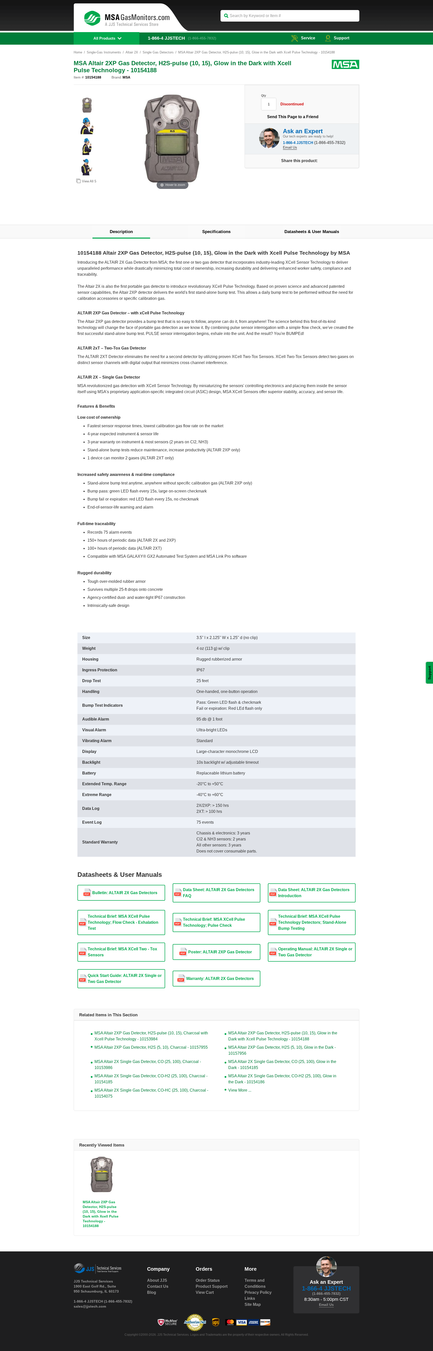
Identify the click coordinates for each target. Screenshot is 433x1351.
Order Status (208, 1280)
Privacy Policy (258, 1292)
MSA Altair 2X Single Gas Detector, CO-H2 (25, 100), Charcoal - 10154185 (150, 1079)
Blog (151, 1292)
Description (121, 231)
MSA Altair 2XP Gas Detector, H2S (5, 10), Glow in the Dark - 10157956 (282, 1050)
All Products (104, 38)
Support (341, 38)
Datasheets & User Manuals (311, 231)
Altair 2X (132, 52)
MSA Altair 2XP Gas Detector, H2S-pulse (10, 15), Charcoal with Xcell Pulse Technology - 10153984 (151, 1036)
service (308, 38)
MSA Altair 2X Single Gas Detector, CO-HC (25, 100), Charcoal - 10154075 (151, 1093)
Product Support (212, 1286)
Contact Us (157, 1286)
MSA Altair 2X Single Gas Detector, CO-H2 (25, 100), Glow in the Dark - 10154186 (282, 1079)
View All (89, 181)
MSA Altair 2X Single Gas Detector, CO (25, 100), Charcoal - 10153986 (147, 1064)
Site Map (253, 1304)
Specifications (216, 231)
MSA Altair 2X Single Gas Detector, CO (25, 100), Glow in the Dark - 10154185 (282, 1064)
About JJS (157, 1280)
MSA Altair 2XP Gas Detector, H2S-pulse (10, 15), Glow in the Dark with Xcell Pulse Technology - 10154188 (282, 1036)
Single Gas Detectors (158, 52)
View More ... (239, 1090)
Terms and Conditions (255, 1283)
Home (78, 52)
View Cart (205, 1292)
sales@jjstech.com (90, 1306)
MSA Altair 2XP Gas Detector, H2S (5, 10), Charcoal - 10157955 (151, 1047)
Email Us (290, 147)
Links (250, 1298)
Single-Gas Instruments (104, 52)
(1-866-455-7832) (202, 38)
